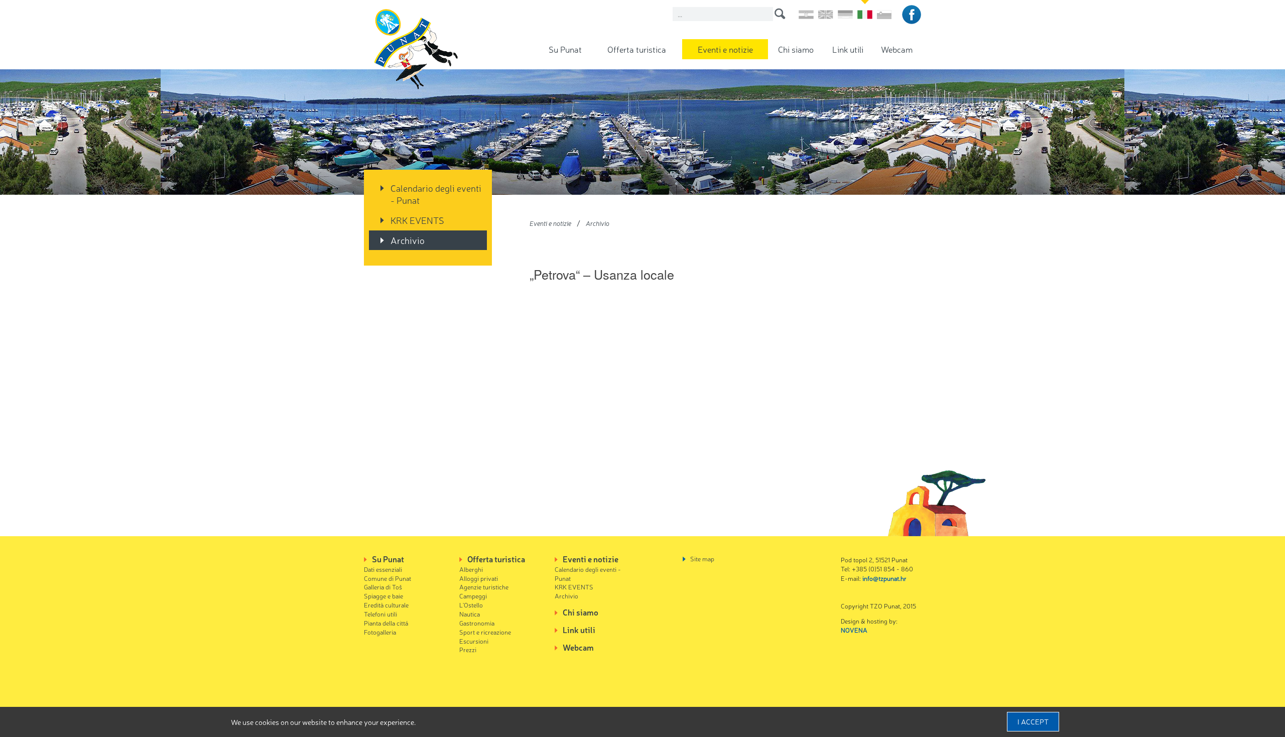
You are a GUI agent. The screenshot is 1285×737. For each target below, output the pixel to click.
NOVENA (854, 630)
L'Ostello (471, 604)
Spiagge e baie (383, 595)
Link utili (847, 49)
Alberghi (471, 569)
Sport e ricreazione (485, 632)
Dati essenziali (383, 569)
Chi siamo (796, 49)
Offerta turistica (636, 49)
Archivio (408, 240)
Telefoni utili (380, 613)
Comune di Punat (387, 578)
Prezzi (467, 649)
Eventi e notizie (725, 49)
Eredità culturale (386, 604)
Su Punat (565, 49)
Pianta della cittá (386, 623)
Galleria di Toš (383, 586)
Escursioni (473, 641)
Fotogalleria (380, 632)
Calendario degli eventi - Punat (436, 194)
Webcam (897, 49)
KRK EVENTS (417, 220)
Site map (702, 558)
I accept (1033, 721)
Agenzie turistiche (483, 586)
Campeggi (473, 595)
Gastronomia (476, 623)
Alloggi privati (478, 578)
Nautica (469, 613)
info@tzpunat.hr (884, 578)
